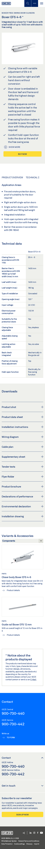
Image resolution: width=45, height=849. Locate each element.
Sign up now (22, 814)
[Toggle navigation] (41, 3)
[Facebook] (37, 833)
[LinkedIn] (30, 833)
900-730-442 (13, 724)
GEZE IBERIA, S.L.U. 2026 (10, 838)
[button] (24, 833)
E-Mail (33, 679)
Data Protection (6, 844)
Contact (6, 757)
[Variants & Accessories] (22, 541)
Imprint (36, 844)
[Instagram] (34, 833)
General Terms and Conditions (28, 841)
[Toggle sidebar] (34, 3)
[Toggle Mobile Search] (27, 3)
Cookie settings (19, 844)
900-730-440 (13, 713)
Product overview (12, 177)
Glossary (29, 844)
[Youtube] (41, 833)
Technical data (34, 177)
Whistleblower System (9, 841)
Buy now (22, 154)
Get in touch (8, 785)
